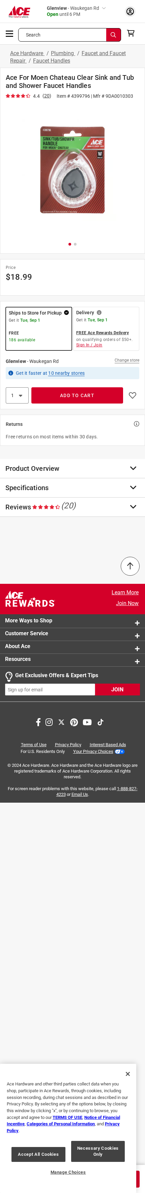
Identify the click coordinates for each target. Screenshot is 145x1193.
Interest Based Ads (108, 744)
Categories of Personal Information (61, 1123)
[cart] (132, 33)
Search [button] (33, 35)
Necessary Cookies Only (98, 1151)
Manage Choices (68, 1172)
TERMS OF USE (67, 1117)
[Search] (113, 35)
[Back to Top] (130, 566)
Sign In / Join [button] (89, 345)
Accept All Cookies (38, 1154)
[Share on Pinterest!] (74, 721)
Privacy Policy (68, 744)
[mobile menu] (10, 33)
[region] (68, 1128)
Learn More (125, 592)
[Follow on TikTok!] (100, 721)
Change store (127, 360)
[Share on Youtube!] (87, 721)
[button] (72, 170)
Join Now (127, 603)
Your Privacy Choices (93, 751)
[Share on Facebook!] (38, 721)
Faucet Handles (51, 61)
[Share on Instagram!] (49, 721)
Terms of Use (34, 744)
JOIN (117, 689)
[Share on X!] (61, 721)
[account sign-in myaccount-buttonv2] (130, 11)
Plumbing (63, 53)
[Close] (127, 1073)
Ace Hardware (27, 53)
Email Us (79, 794)
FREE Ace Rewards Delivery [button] (102, 332)
